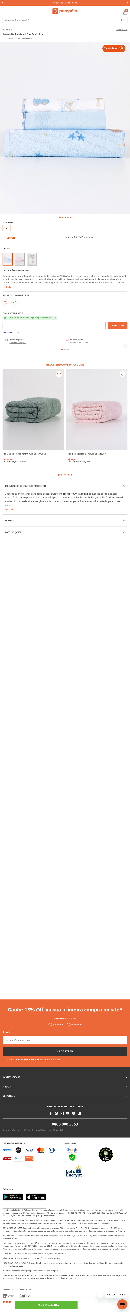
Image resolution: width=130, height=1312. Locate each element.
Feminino (58, 1024)
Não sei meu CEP (10, 333)
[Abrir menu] (4, 13)
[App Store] (36, 1197)
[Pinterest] (56, 1113)
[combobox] (65, 20)
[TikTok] (73, 1113)
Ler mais (9, 509)
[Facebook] (50, 1113)
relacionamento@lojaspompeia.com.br (38, 1216)
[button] (113, 48)
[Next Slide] (127, 3)
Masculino (76, 1024)
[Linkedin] (79, 1113)
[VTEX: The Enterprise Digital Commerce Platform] (8, 1296)
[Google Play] (14, 1197)
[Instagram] (62, 1113)
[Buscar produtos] (123, 20)
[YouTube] (67, 1113)
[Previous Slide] (2, 3)
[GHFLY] (24, 1296)
